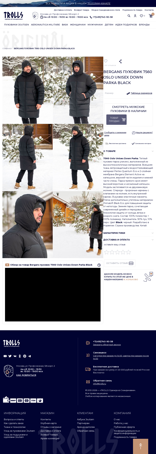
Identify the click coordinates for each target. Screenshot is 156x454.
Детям (109, 24)
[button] (129, 15)
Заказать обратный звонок (107, 344)
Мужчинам (95, 24)
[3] (117, 253)
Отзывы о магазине (51, 427)
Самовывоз (99, 352)
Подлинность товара (132, 10)
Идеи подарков (126, 24)
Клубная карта (49, 423)
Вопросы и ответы (14, 419)
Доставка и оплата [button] (116, 239)
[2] (112, 253)
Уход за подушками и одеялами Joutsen (16, 435)
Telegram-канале (98, 3)
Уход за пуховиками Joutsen (19, 430)
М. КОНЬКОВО (130, 279)
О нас (117, 419)
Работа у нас (121, 423)
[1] (106, 253)
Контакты (149, 10)
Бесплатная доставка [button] (117, 143)
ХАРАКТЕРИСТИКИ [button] (114, 233)
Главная (7, 48)
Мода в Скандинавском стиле (106, 10)
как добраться (26, 375)
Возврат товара (81, 10)
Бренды (144, 24)
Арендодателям (86, 427)
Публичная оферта (124, 427)
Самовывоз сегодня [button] (143, 143)
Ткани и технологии (14, 427)
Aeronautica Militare (45, 24)
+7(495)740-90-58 (103, 17)
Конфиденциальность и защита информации (127, 432)
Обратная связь (102, 380)
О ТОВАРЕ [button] (109, 151)
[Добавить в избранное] (106, 61)
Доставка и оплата (63, 10)
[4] (123, 253)
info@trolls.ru (99, 383)
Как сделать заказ (13, 423)
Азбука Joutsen (85, 419)
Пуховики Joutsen (16, 24)
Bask (65, 24)
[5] (128, 253)
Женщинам (78, 24)
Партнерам (83, 423)
